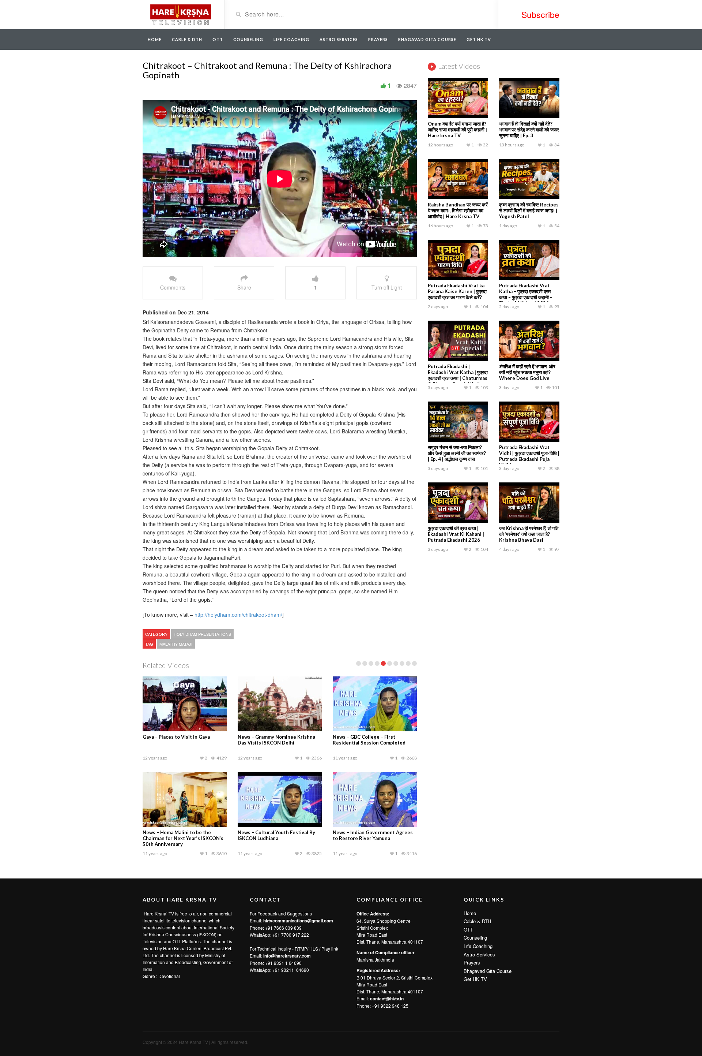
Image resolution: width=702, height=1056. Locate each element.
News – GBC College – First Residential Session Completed (369, 740)
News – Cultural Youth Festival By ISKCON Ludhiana (276, 835)
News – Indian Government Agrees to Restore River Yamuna (373, 835)
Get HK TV (479, 39)
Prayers (378, 39)
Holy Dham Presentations (202, 634)
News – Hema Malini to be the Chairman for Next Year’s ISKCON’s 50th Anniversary (183, 838)
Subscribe (540, 14)
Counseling (248, 39)
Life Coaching (291, 39)
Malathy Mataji (175, 644)
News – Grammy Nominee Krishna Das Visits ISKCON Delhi (276, 740)
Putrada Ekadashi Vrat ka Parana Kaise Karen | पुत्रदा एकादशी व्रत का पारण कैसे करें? (457, 291)
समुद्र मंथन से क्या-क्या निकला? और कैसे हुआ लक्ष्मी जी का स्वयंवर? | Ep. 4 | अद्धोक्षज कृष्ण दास (457, 453)
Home (155, 39)
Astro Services (339, 39)
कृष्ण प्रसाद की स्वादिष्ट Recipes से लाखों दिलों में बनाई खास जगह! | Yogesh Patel (529, 210)
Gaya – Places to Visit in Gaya (176, 737)
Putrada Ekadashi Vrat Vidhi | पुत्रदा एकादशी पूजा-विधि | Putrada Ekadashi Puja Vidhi (529, 456)
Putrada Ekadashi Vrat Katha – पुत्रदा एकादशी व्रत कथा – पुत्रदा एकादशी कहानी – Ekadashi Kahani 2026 (525, 294)
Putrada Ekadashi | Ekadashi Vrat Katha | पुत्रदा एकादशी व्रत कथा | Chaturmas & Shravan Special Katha (458, 375)
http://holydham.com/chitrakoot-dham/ (237, 614)
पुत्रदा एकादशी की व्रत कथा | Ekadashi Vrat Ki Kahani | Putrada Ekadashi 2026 (456, 534)
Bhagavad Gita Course (427, 39)
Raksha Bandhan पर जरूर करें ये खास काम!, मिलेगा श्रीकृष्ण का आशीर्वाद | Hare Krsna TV (458, 210)
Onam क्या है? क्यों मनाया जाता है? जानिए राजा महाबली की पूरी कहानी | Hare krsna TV (457, 129)
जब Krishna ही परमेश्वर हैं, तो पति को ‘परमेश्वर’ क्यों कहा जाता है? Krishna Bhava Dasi (528, 534)
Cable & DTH (187, 39)
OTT (217, 39)
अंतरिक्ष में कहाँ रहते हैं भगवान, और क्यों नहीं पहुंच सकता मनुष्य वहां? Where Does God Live (527, 372)
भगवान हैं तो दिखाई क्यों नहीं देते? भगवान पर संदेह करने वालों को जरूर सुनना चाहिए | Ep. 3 (529, 129)
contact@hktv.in (387, 998)
